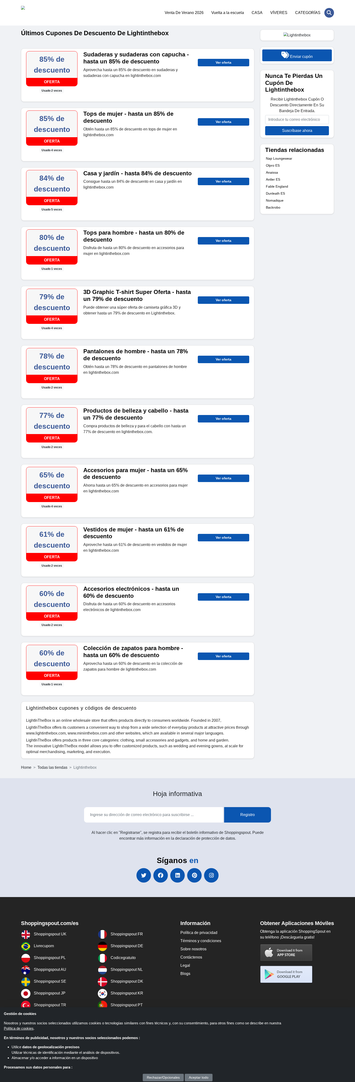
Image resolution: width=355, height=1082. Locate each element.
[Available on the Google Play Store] (286, 974)
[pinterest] (194, 875)
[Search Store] (329, 13)
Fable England (277, 186)
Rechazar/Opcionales (163, 1077)
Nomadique (275, 200)
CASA (257, 13)
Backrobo (273, 207)
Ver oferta (223, 62)
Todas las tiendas (52, 767)
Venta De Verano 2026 (184, 13)
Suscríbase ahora (297, 131)
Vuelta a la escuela (227, 13)
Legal (185, 965)
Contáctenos (191, 957)
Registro (247, 815)
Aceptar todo (198, 1077)
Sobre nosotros (193, 949)
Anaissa (272, 172)
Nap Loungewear (279, 158)
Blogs (185, 974)
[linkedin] (177, 875)
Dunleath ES (275, 193)
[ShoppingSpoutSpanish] (44, 13)
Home (26, 767)
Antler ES (273, 179)
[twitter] (143, 875)
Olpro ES (273, 165)
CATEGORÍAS (307, 13)
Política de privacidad (198, 933)
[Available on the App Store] (286, 953)
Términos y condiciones (200, 941)
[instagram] (211, 875)
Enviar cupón (301, 56)
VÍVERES (278, 13)
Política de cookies (19, 1028)
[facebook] (160, 875)
